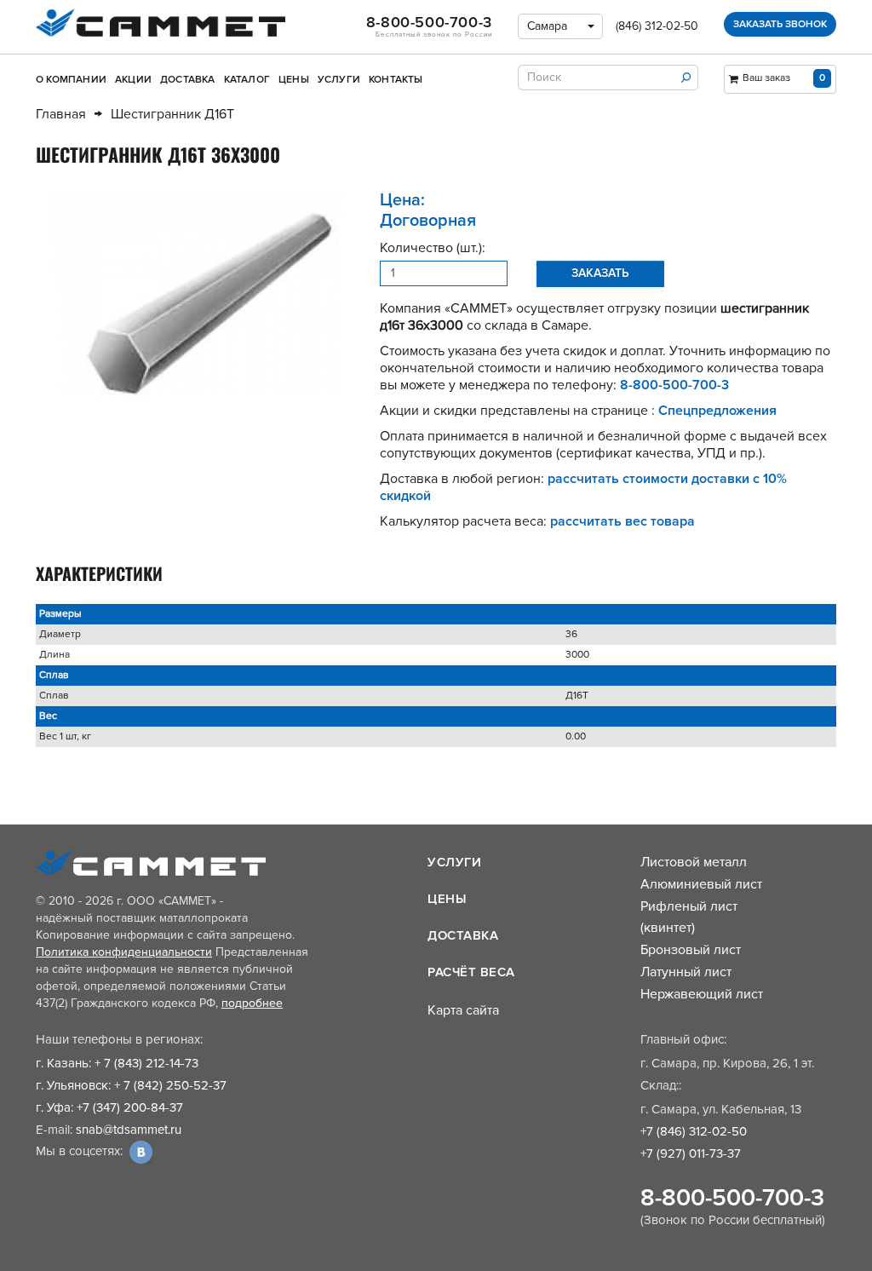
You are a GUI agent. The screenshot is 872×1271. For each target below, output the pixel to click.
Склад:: (660, 1085)
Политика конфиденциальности (124, 952)
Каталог (247, 79)
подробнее (252, 1003)
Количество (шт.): (432, 247)
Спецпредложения (717, 410)
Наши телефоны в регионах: (119, 1039)
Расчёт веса (471, 972)
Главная (61, 114)
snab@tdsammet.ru (128, 1129)
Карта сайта (463, 1010)
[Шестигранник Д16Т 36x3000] (195, 295)
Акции (133, 79)
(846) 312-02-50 (657, 26)
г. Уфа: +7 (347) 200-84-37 (109, 1107)
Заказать (600, 273)
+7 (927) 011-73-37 (690, 1153)
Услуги (339, 79)
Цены (293, 79)
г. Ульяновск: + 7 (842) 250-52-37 (131, 1085)
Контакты (396, 79)
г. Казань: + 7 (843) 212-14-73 (117, 1063)
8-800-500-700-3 (732, 1197)
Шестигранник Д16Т (172, 114)
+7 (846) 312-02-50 (693, 1131)
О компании (71, 79)
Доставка (187, 79)
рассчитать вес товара (622, 521)
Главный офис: (683, 1039)
